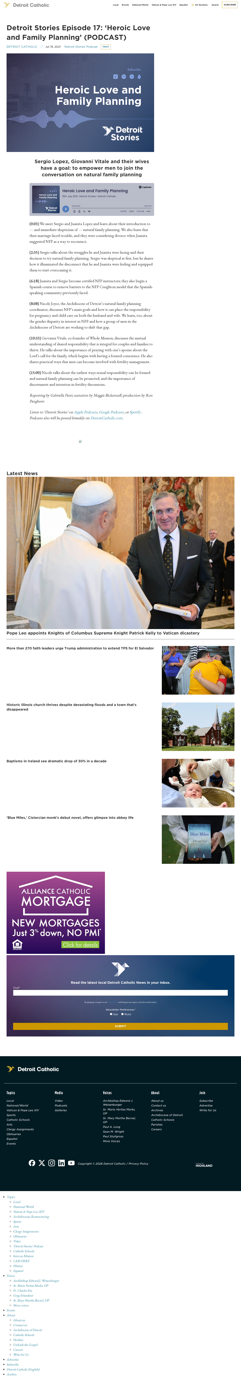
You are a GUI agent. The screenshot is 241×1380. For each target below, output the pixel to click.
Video (59, 1100)
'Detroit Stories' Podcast (28, 1246)
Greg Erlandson (23, 1295)
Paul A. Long (111, 1126)
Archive (12, 1374)
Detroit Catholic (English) (23, 1369)
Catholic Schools (18, 1119)
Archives (157, 1110)
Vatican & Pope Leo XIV (164, 5)
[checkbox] (120, 1014)
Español (184, 5)
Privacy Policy (112, 1002)
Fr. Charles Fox (22, 1290)
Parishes (156, 1124)
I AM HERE (21, 1261)
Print (106, 47)
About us (157, 1100)
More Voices (111, 1141)
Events (125, 5)
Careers (156, 1129)
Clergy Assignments (20, 1129)
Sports (11, 1115)
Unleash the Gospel (25, 1345)
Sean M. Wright (113, 1131)
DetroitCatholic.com (106, 417)
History (18, 1266)
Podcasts (61, 1105)
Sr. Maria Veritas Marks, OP (119, 1111)
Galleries (61, 1110)
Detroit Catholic (22, 46)
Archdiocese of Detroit (167, 1115)
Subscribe (230, 4)
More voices (20, 1305)
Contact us (158, 1105)
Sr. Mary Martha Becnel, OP (119, 1120)
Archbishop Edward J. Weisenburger (118, 1102)
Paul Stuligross (113, 1136)
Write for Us (207, 1110)
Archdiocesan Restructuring (31, 1216)
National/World (140, 5)
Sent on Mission (23, 1256)
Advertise (206, 1105)
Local (116, 5)
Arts (9, 1124)
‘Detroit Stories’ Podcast (81, 46)
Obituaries (14, 1134)
